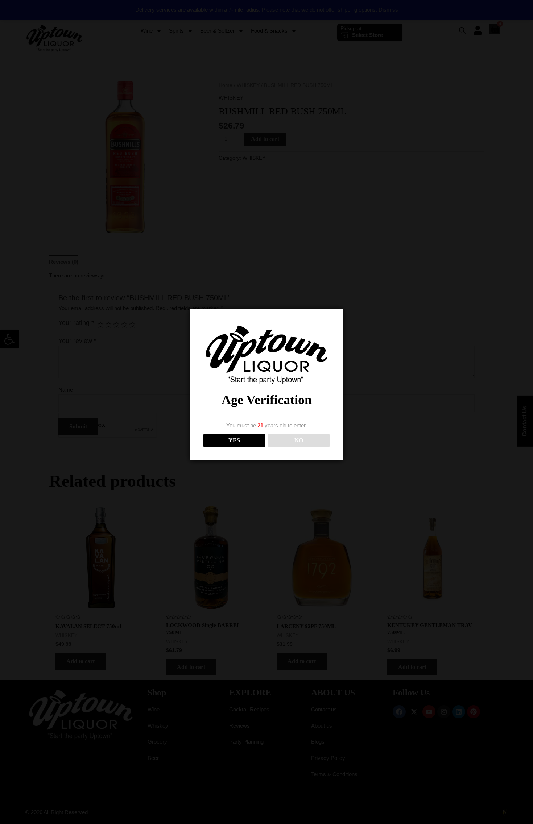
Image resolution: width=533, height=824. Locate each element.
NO (298, 440)
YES (234, 440)
